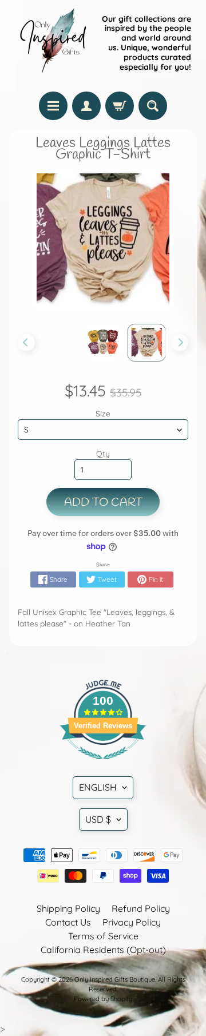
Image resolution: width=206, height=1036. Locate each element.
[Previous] (26, 342)
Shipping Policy (68, 908)
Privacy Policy (131, 922)
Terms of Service (103, 936)
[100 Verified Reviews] (103, 765)
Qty (103, 453)
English (98, 787)
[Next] (179, 342)
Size (103, 413)
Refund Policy (141, 908)
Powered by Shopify (103, 999)
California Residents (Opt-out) (103, 949)
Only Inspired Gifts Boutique (114, 979)
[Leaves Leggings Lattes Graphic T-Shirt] (103, 342)
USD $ (98, 819)
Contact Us (68, 922)
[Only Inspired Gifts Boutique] (52, 43)
